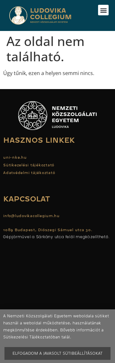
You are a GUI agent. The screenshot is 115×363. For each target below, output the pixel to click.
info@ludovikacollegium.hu (32, 216)
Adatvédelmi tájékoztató (29, 173)
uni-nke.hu (15, 157)
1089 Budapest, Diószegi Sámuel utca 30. (47, 230)
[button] (103, 10)
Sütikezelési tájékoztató (28, 165)
